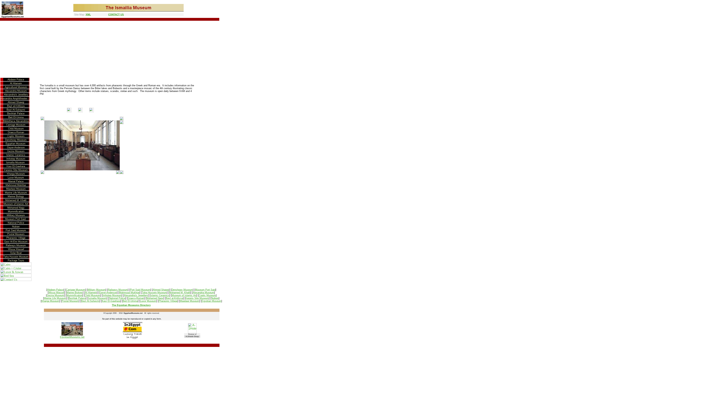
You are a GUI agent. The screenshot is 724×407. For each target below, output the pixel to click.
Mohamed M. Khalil (179, 292)
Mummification (74, 295)
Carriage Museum (75, 289)
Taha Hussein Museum (154, 292)
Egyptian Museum (211, 301)
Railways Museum (118, 289)
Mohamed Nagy (154, 298)
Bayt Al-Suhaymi (90, 301)
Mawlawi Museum (189, 301)
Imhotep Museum (112, 295)
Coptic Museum (207, 295)
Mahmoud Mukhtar (129, 292)
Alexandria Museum (203, 292)
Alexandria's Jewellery (136, 295)
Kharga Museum (50, 301)
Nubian (215, 298)
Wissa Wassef (56, 292)
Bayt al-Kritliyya (174, 298)
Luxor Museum (148, 301)
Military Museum (96, 289)
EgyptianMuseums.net (72, 337)
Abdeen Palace (55, 289)
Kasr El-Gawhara (111, 301)
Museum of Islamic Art (184, 295)
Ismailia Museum (97, 298)
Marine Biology (75, 292)
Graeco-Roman (136, 298)
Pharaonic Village (168, 301)
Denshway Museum (182, 289)
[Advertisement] (362, 49)
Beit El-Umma (130, 301)
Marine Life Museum (55, 298)
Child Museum (92, 295)
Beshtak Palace (77, 298)
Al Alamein (91, 292)
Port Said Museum (140, 289)
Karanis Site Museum (197, 298)
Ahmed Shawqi (161, 289)
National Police (117, 298)
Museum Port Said (205, 289)
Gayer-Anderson (108, 292)
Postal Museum (70, 301)
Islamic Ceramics (159, 295)
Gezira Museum (55, 295)
